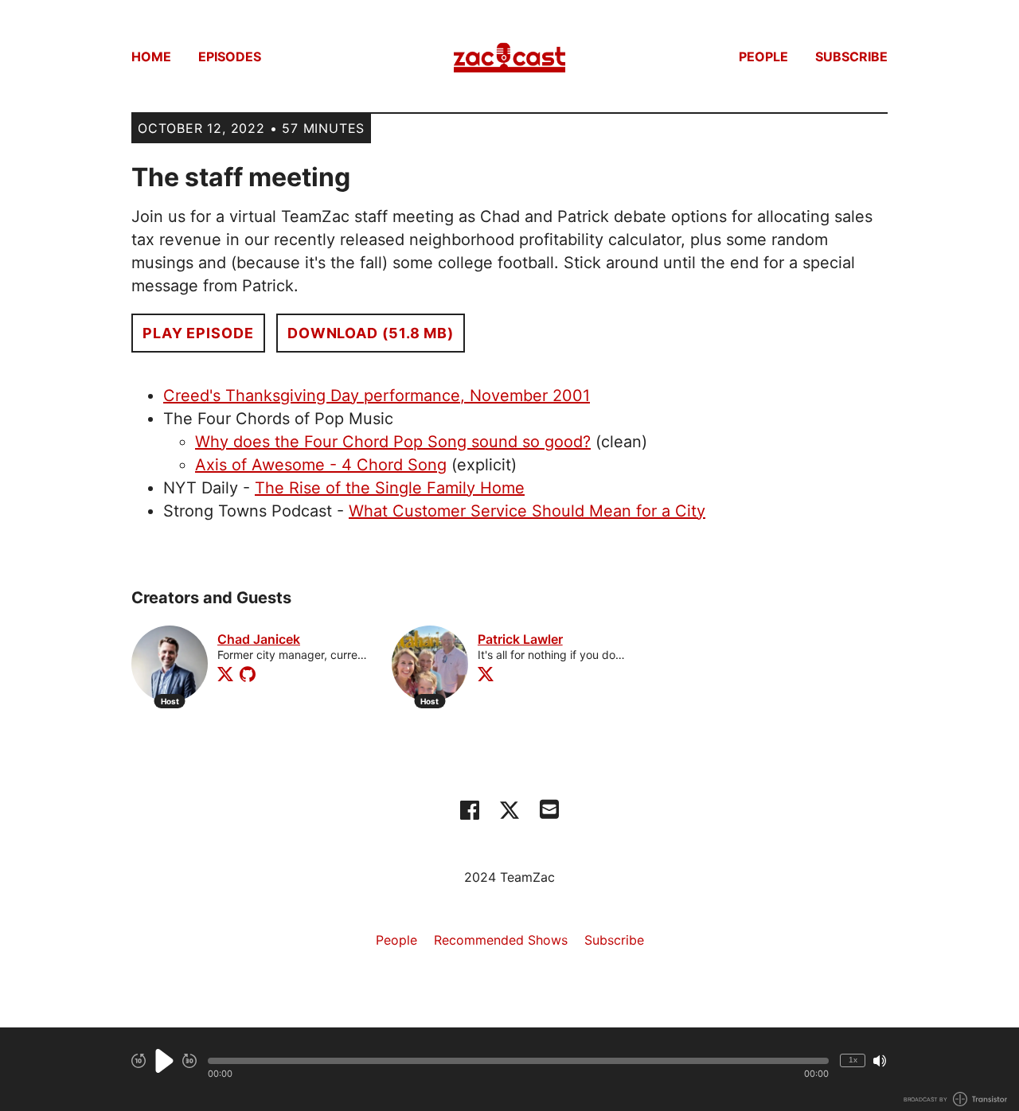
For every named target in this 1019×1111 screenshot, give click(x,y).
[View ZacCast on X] (509, 810)
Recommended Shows (501, 940)
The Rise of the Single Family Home (390, 487)
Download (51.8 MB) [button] (370, 333)
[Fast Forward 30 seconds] (189, 1061)
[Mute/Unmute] (879, 1060)
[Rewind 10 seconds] (138, 1061)
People (763, 56)
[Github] (248, 674)
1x (853, 1059)
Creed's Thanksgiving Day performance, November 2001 (376, 395)
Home (151, 56)
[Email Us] (549, 807)
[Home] (509, 56)
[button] (518, 1061)
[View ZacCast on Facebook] (469, 810)
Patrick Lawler (520, 639)
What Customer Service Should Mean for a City (527, 510)
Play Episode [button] (198, 333)
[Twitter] (225, 674)
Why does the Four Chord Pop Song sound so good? (393, 441)
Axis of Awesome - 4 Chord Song (321, 464)
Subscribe (851, 56)
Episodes (229, 56)
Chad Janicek (258, 639)
